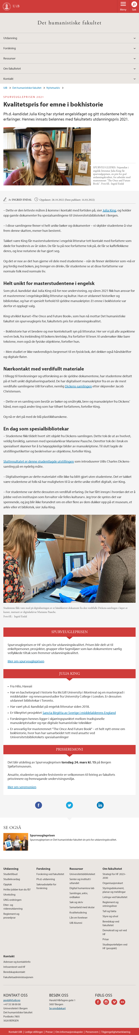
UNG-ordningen (12, 899)
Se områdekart (57, 1008)
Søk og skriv (76, 902)
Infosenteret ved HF (14, 966)
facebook (99, 1002)
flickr (124, 1002)
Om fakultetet (12, 68)
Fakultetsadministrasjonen (18, 977)
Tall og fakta (109, 911)
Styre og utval (110, 916)
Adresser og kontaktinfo (17, 961)
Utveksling (9, 894)
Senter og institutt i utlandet (80, 880)
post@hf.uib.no (11, 1000)
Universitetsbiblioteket (82, 874)
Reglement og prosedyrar (11, 915)
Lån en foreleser (78, 917)
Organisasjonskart (113, 883)
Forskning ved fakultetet (50, 874)
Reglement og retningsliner (110, 904)
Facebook (38, 805)
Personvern (92, 1031)
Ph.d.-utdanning (45, 879)
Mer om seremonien (22, 787)
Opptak (7, 884)
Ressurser (9, 58)
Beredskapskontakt (14, 972)
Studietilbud (10, 874)
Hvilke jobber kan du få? (17, 889)
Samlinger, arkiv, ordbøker (79, 895)
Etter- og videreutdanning (13, 906)
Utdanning (10, 38)
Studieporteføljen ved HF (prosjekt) (115, 946)
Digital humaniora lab (82, 888)
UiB (5, 87)
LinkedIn (100, 805)
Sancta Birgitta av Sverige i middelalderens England (79, 712)
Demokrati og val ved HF (115, 932)
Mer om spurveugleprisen (26, 661)
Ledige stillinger (34, 1031)
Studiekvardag (11, 879)
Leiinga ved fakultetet (115, 897)
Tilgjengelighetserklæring (115, 1031)
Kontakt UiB (15, 1031)
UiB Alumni (76, 922)
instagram (107, 1002)
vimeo (115, 1002)
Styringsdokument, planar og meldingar (114, 889)
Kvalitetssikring (78, 912)
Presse (49, 1031)
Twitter (69, 805)
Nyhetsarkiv (53, 87)
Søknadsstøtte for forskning (46, 886)
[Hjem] (7, 6)
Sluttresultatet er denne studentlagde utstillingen (38, 461)
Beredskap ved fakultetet (111, 923)
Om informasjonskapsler (69, 1031)
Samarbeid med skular (82, 907)
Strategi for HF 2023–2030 (114, 875)
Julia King (109, 210)
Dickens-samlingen (78, 386)
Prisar (106, 939)
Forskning (9, 48)
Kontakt (8, 79)
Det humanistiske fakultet (69, 22)
